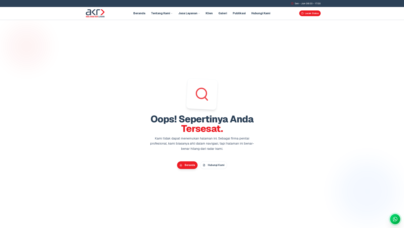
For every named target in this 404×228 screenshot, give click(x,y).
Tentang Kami (160, 13)
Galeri (222, 13)
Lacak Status (312, 13)
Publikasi (239, 13)
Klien (209, 13)
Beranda (139, 13)
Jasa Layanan (187, 13)
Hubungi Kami (260, 13)
